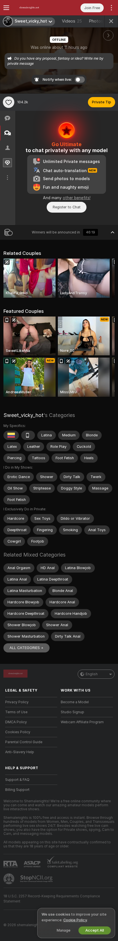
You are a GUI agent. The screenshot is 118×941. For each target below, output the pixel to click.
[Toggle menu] (6, 7)
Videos (72, 21)
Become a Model (75, 702)
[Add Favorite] (8, 102)
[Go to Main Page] (36, 8)
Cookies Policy (17, 732)
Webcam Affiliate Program (82, 722)
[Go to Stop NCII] (37, 878)
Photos (99, 21)
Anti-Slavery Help (19, 752)
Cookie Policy (75, 920)
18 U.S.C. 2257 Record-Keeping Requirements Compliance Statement (51, 898)
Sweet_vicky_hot (23, 415)
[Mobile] (28, 435)
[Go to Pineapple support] (9, 878)
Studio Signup (72, 712)
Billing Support (17, 790)
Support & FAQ (17, 780)
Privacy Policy (17, 702)
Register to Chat (66, 207)
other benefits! (77, 198)
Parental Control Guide (23, 742)
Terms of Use (16, 712)
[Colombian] (11, 435)
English (92, 674)
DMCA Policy (16, 722)
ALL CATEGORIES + (26, 648)
